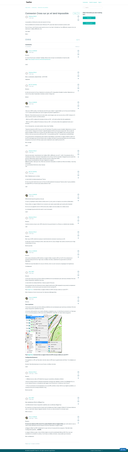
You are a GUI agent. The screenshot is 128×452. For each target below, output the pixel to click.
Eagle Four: (30, 289)
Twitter (28, 39)
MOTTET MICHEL (33, 84)
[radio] (78, 16)
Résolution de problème (43, 7)
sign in (29, 443)
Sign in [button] (99, 2)
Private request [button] (89, 23)
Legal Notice (52, 450)
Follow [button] (75, 13)
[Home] (29, 3)
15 (78, 39)
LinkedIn (30, 39)
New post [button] (89, 17)
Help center (27, 7)
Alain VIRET (31, 271)
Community (85, 2)
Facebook (26, 39)
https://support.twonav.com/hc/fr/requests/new (39, 59)
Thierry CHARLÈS (33, 50)
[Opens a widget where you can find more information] (123, 449)
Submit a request (93, 2)
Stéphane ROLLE (33, 16)
